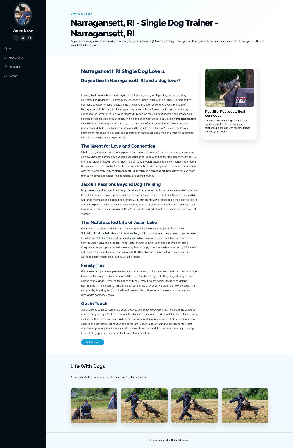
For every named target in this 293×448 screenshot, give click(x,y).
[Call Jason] (16, 38)
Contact (13, 76)
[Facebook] (30, 38)
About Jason (16, 57)
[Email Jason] (23, 38)
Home (12, 48)
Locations (14, 67)
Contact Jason (92, 342)
